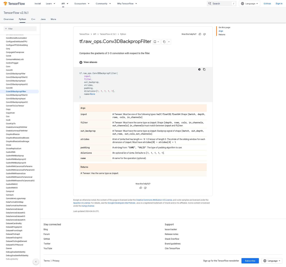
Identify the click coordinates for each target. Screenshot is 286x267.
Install (38, 3)
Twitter (47, 243)
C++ (33, 19)
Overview (9, 19)
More (53, 19)
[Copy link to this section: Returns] (91, 167)
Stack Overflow (172, 239)
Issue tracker (171, 229)
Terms (47, 261)
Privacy (56, 261)
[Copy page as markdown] (164, 41)
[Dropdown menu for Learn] (55, 3)
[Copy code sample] (204, 69)
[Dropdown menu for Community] (111, 3)
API (63, 3)
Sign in (279, 3)
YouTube (48, 248)
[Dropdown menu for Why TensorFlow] (137, 3)
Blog (46, 229)
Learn (49, 3)
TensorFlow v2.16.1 (16, 13)
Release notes (171, 234)
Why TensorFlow (125, 3)
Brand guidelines (173, 243)
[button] (143, 62)
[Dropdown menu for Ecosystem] (89, 3)
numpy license (88, 206)
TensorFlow (84, 34)
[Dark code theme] (199, 69)
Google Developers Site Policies (121, 203)
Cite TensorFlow (172, 248)
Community (101, 3)
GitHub (267, 3)
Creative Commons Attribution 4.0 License (154, 200)
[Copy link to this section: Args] (88, 108)
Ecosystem (80, 3)
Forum (47, 234)
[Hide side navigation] (36, 262)
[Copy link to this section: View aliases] (100, 62)
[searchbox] (20, 28)
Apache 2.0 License (81, 203)
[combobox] (222, 3)
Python (22, 19)
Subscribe (250, 260)
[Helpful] (200, 34)
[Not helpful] (204, 34)
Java (43, 19)
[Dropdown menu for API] (68, 3)
